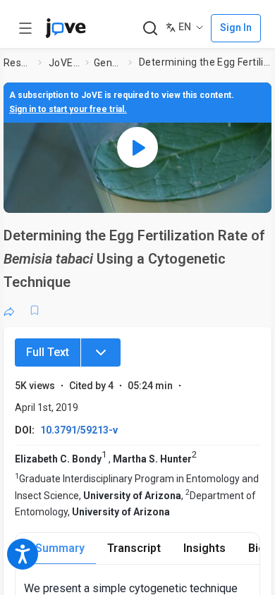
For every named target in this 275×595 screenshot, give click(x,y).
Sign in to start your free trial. (68, 109)
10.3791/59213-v (79, 430)
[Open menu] (25, 28)
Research (18, 62)
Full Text (47, 352)
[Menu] (101, 352)
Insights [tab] (204, 548)
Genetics (108, 62)
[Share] (9, 310)
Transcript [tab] (134, 548)
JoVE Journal (64, 62)
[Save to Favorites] (34, 310)
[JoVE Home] (65, 28)
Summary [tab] (60, 548)
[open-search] (150, 28)
